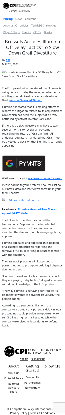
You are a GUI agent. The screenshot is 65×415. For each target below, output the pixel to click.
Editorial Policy (13, 378)
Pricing (8, 19)
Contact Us (33, 377)
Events (26, 32)
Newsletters (32, 388)
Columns (30, 19)
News (18, 19)
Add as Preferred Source (24, 200)
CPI (8, 60)
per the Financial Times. (25, 100)
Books (48, 32)
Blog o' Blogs (11, 32)
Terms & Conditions (42, 413)
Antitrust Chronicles (15, 25)
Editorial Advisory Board (13, 387)
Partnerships (32, 382)
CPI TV (37, 32)
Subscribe (38, 359)
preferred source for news (45, 178)
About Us (13, 373)
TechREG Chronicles (43, 25)
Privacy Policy (18, 413)
